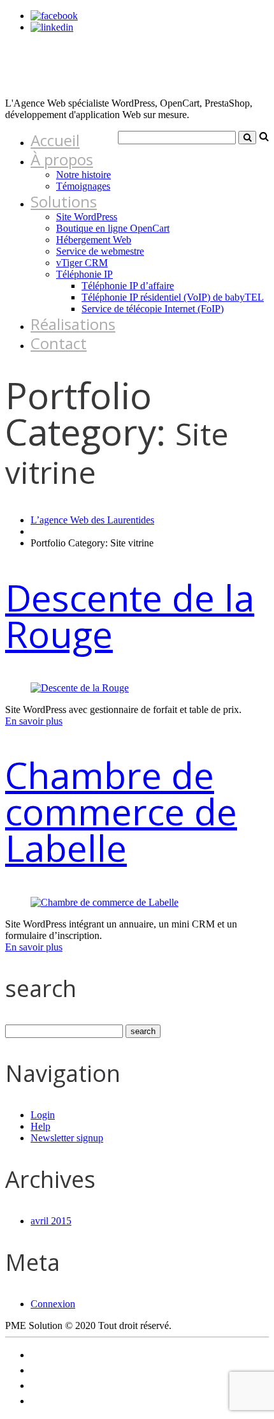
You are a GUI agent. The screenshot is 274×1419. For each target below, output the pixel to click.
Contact (59, 343)
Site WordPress (86, 216)
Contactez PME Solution (81, 1401)
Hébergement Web (93, 239)
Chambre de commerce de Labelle (121, 811)
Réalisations (73, 323)
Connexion (53, 1303)
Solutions (64, 201)
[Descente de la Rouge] (80, 687)
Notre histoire (83, 174)
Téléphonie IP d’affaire (128, 285)
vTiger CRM (82, 262)
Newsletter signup (67, 1137)
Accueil (55, 140)
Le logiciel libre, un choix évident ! (99, 1355)
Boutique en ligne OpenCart (112, 228)
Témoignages (83, 186)
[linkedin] (52, 27)
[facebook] (54, 15)
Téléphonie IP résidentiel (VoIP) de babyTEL (173, 297)
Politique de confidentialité (85, 1370)
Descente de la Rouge (129, 616)
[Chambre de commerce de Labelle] (104, 902)
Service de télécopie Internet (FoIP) (153, 308)
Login (43, 1114)
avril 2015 (51, 1220)
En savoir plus (33, 721)
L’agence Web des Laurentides (92, 519)
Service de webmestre (100, 251)
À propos (62, 159)
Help (40, 1126)
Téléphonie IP (84, 274)
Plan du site (54, 1385)
